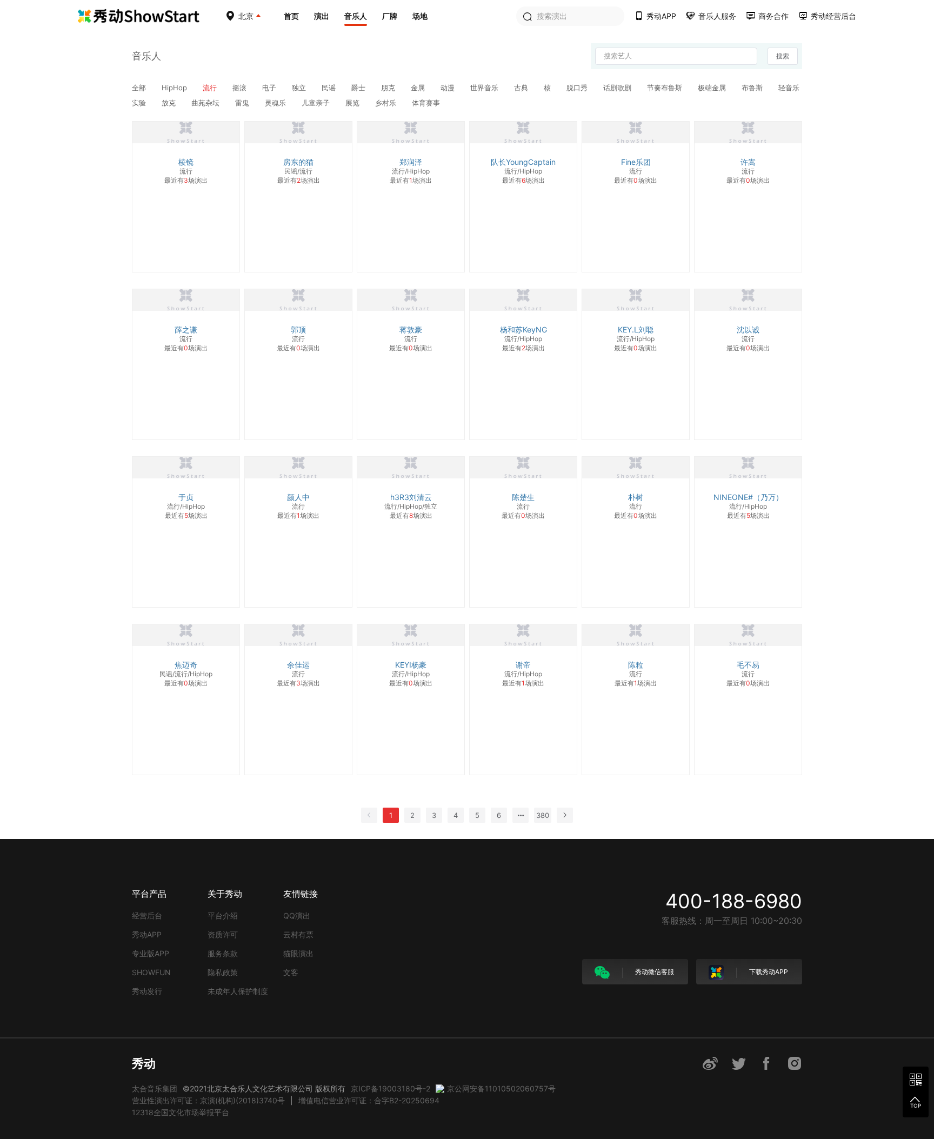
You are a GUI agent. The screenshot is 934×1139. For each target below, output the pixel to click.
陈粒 (635, 664)
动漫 (449, 87)
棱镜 (186, 161)
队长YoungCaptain (523, 161)
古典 (522, 87)
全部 (140, 87)
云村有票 (298, 934)
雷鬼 (243, 102)
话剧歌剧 (618, 87)
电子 (270, 87)
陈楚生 (523, 497)
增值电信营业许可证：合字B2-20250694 (368, 1100)
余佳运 (298, 664)
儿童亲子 (317, 102)
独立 (300, 87)
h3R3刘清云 (411, 497)
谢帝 (523, 664)
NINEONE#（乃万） (748, 497)
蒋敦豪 (410, 329)
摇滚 (240, 87)
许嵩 (748, 161)
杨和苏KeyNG (523, 329)
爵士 (359, 87)
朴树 (635, 497)
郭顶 (298, 329)
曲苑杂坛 (206, 102)
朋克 (389, 87)
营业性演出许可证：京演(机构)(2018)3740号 (208, 1100)
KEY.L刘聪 (635, 329)
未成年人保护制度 (238, 991)
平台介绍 (223, 915)
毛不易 (748, 664)
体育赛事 (426, 102)
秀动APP (147, 934)
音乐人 (355, 16)
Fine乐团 (636, 161)
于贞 (186, 497)
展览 (353, 102)
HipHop (175, 87)
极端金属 (713, 87)
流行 (211, 87)
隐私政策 (223, 972)
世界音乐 (485, 87)
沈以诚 (748, 329)
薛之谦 (186, 329)
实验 (140, 102)
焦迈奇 (186, 664)
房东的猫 (298, 161)
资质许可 (223, 934)
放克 (170, 102)
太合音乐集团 (154, 1088)
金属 (419, 87)
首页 (291, 16)
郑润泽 (410, 161)
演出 (321, 16)
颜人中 (298, 497)
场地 (420, 16)
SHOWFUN (151, 972)
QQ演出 (296, 915)
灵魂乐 (276, 102)
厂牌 (389, 16)
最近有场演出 (186, 180)
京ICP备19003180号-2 (390, 1088)
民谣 (330, 87)
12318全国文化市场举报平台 (180, 1112)
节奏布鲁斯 (665, 87)
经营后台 (147, 915)
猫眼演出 (298, 953)
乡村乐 (386, 102)
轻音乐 (788, 87)
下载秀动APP (768, 972)
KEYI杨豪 (410, 664)
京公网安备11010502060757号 (501, 1088)
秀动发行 (147, 991)
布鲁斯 (753, 87)
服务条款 (223, 953)
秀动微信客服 (653, 972)
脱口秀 (578, 87)
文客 (290, 972)
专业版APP (150, 953)
